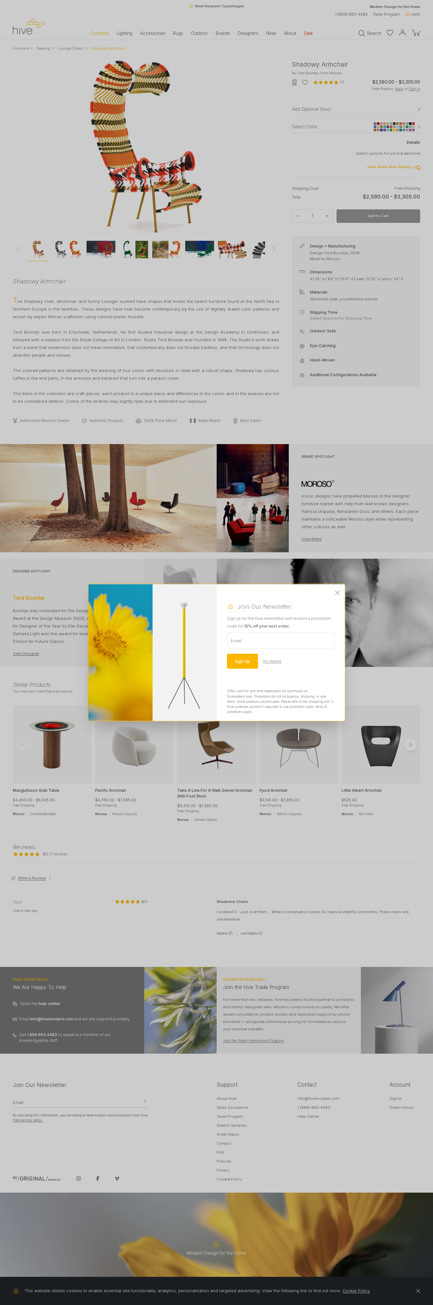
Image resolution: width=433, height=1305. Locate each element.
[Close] (337, 593)
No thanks (272, 661)
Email (236, 640)
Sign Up (242, 661)
